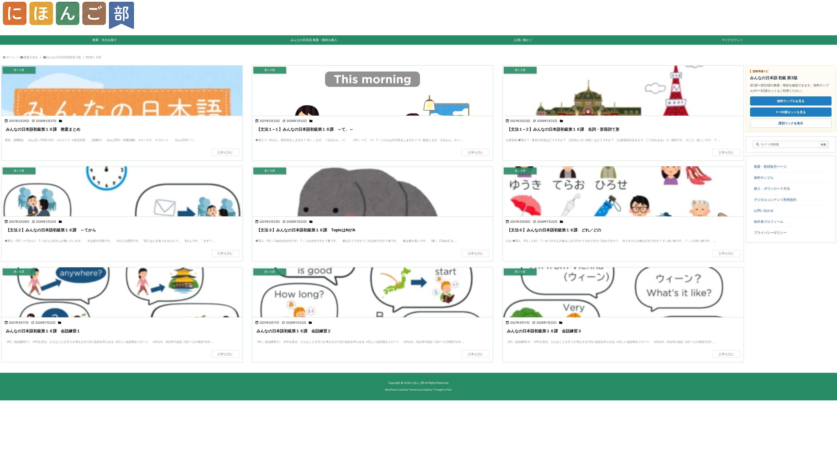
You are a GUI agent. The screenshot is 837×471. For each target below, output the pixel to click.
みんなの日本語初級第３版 (64, 57)
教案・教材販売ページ (770, 166)
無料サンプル (764, 178)
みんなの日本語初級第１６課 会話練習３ (544, 331)
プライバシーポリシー (770, 232)
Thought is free (442, 389)
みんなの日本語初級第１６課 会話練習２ (294, 331)
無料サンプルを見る (791, 101)
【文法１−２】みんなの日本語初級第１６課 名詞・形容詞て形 (563, 129)
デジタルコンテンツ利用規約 (775, 200)
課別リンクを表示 (791, 123)
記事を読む (225, 152)
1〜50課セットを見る (791, 112)
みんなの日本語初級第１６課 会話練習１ (43, 331)
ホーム (10, 57)
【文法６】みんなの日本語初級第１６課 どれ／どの (554, 230)
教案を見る (31, 57)
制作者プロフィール (768, 222)
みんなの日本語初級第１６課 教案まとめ (43, 129)
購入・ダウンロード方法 (772, 188)
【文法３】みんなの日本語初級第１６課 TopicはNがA (306, 230)
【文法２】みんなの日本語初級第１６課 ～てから (51, 230)
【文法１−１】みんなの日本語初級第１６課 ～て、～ (305, 129)
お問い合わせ (764, 210)
